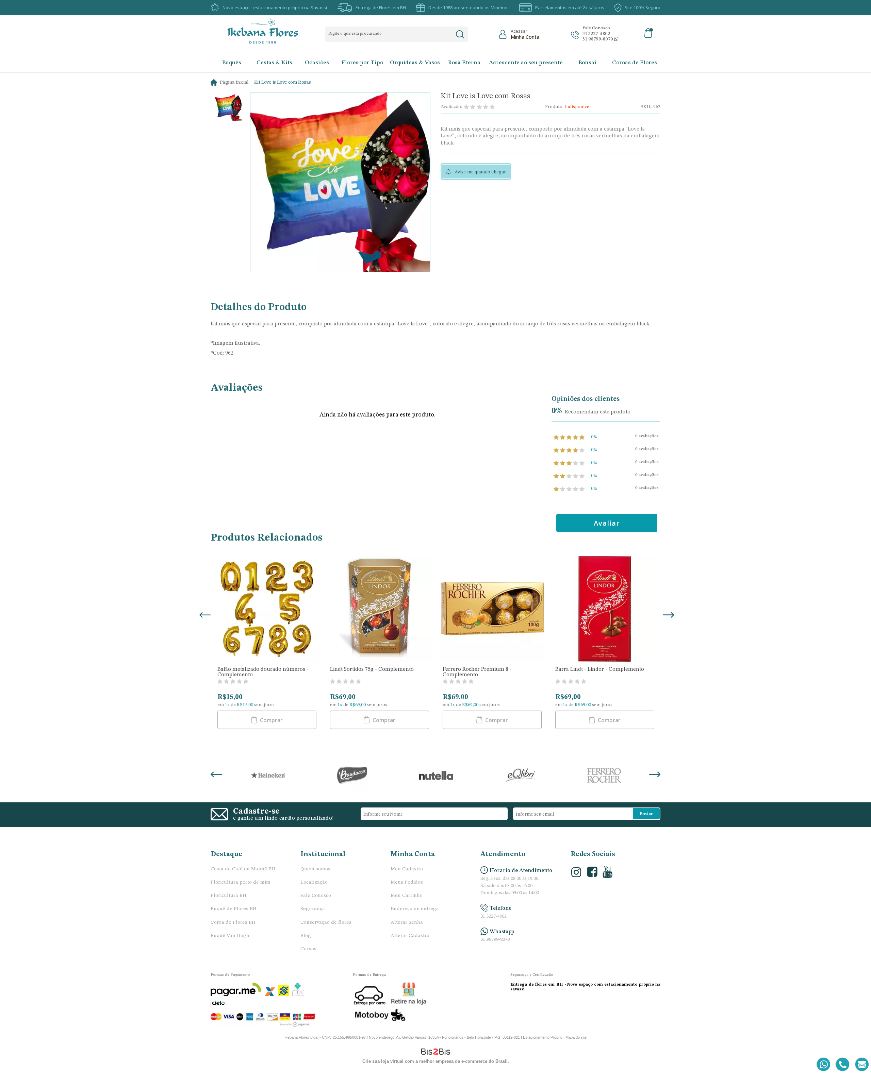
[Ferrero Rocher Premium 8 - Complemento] (492, 609)
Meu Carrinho (407, 895)
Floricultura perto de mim (240, 882)
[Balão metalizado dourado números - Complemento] (267, 609)
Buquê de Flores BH (234, 909)
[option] (228, 108)
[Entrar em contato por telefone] (842, 1064)
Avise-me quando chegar (480, 172)
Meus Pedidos (407, 882)
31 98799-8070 (495, 939)
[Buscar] (459, 34)
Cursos (308, 949)
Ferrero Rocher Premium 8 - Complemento (477, 672)
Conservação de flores (325, 922)
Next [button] (667, 615)
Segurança (312, 909)
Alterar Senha (407, 922)
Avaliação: (451, 106)
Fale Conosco (315, 895)
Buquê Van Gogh (230, 935)
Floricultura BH (228, 895)
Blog (305, 935)
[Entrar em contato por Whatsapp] (824, 1064)
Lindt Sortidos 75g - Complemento (372, 669)
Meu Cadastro (407, 869)
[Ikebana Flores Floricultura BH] (269, 31)
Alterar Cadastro (410, 935)
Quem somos (315, 869)
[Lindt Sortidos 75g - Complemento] (379, 609)
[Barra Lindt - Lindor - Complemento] (605, 609)
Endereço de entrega (415, 909)
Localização (314, 882)
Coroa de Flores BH (233, 922)
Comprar (271, 720)
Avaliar (607, 523)
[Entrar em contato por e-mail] (861, 1064)
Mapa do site (576, 1037)
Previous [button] (203, 615)
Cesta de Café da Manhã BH (243, 869)
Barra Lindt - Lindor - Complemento (599, 669)
